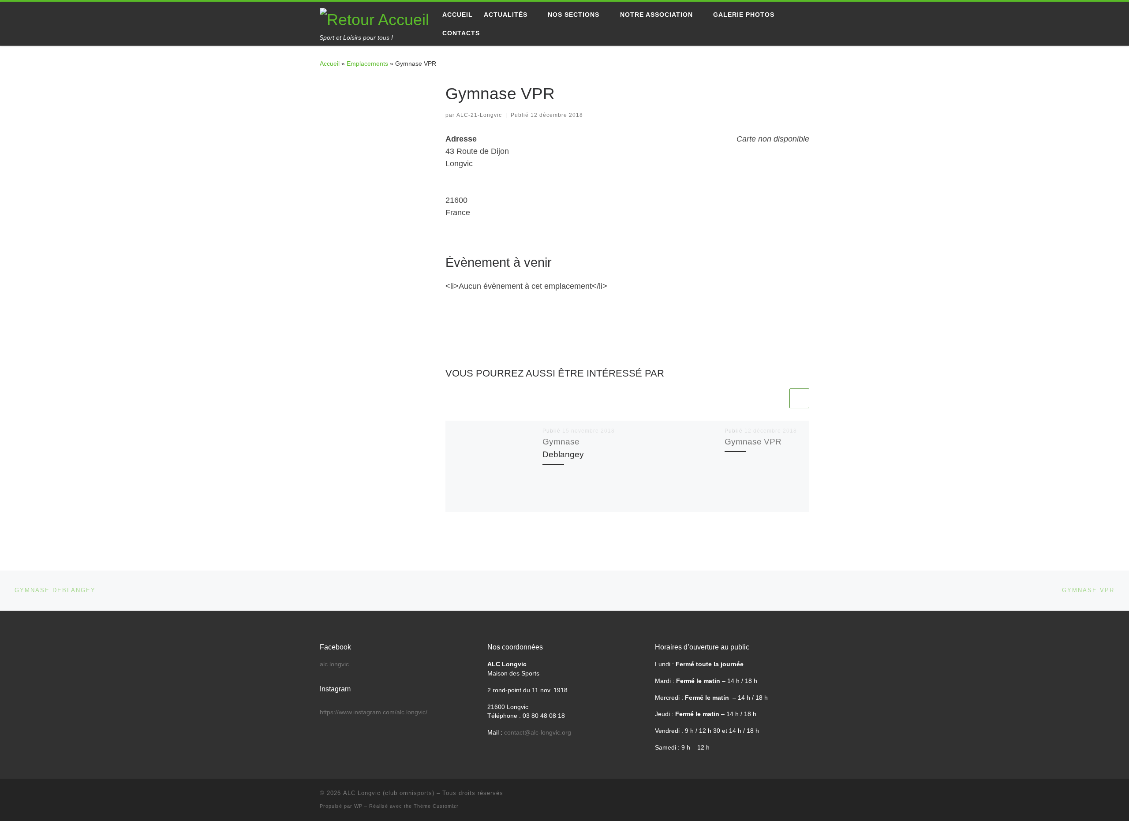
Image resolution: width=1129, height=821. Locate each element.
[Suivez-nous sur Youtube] (337, 88)
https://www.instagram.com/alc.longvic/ (373, 712)
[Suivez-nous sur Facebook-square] (323, 88)
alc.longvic (334, 664)
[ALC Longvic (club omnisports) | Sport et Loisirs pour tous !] (374, 18)
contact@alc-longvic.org (537, 732)
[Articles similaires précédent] (778, 398)
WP (358, 806)
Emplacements (367, 63)
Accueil (330, 63)
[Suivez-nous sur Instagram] (351, 88)
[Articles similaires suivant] (799, 398)
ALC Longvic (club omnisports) (388, 793)
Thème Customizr (436, 806)
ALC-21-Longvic (479, 115)
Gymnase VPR (753, 441)
